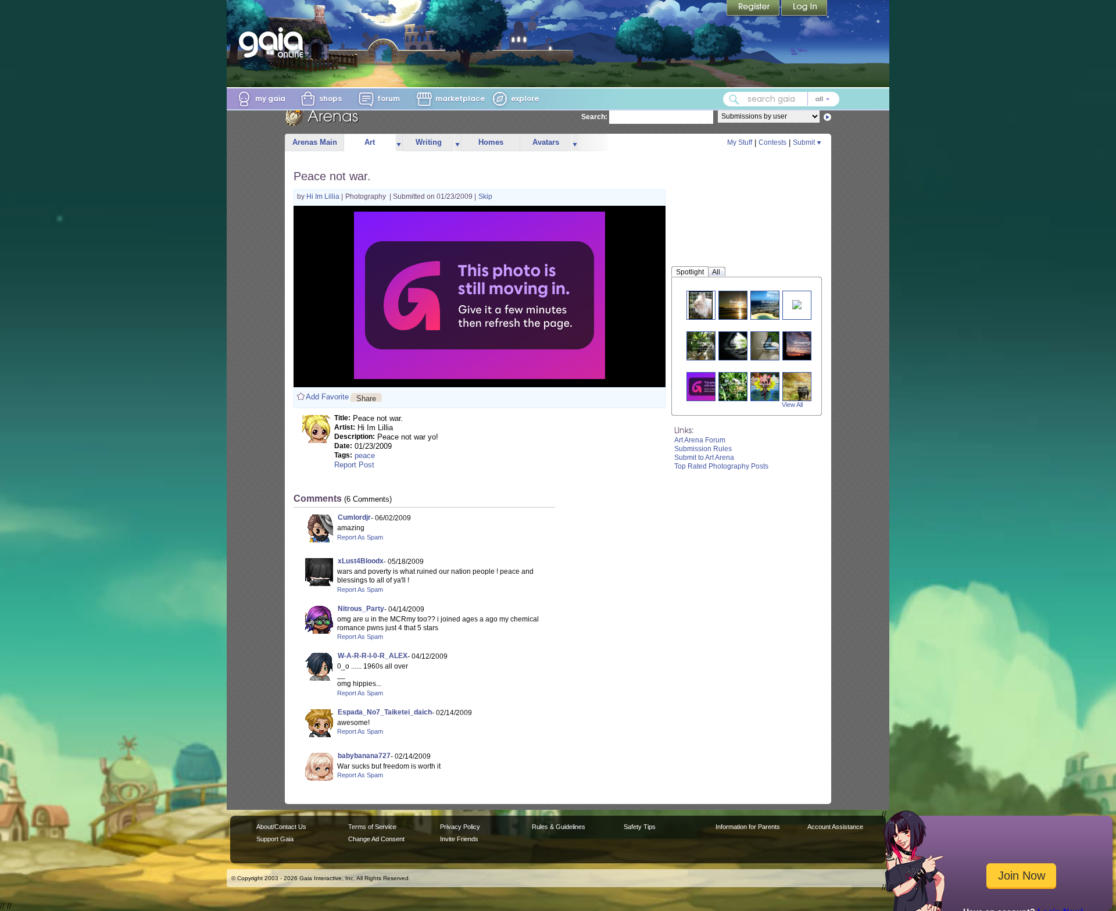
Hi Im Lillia (323, 196)
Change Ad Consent (376, 838)
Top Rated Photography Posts (721, 466)
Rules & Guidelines (558, 826)
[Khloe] (701, 305)
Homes (490, 142)
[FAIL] (708, 386)
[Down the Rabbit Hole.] (740, 345)
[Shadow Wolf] (797, 303)
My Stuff (739, 142)
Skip (485, 196)
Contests (772, 142)
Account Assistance (835, 826)
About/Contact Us (281, 826)
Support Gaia (275, 838)
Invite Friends (459, 838)
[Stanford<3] (801, 386)
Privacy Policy (460, 826)
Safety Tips (640, 826)
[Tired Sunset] (737, 305)
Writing (429, 142)
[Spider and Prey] (737, 386)
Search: (594, 117)
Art (369, 142)
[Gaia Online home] (274, 42)
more (398, 142)
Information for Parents (748, 826)
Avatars (545, 142)
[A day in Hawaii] (769, 305)
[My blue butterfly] (769, 345)
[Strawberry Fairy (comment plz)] (765, 386)
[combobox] (781, 99)
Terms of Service (372, 826)
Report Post (354, 464)
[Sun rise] (802, 345)
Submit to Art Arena (704, 457)
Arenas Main (314, 142)
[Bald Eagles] (705, 345)
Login (804, 8)
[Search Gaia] (734, 99)
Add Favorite (327, 396)
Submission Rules (703, 449)
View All (792, 404)
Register (754, 8)
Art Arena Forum (699, 440)
